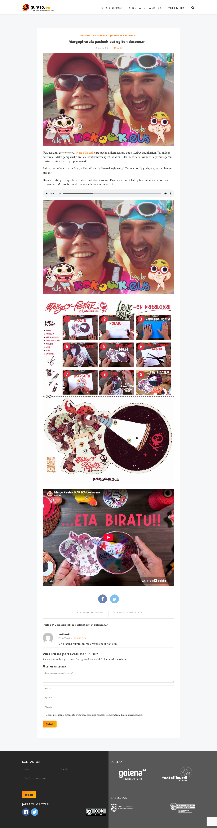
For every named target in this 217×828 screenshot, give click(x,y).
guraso (117, 48)
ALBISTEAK (136, 8)
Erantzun (80, 638)
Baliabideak (100, 35)
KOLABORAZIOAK (112, 8)
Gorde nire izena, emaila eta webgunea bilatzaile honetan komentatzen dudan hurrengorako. (94, 715)
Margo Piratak (84, 153)
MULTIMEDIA (176, 8)
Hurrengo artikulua (127, 612)
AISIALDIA (155, 8)
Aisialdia (85, 35)
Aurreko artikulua (91, 612)
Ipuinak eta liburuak (122, 35)
